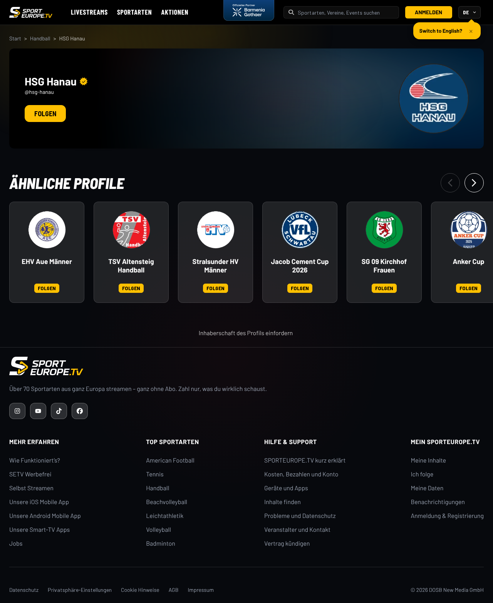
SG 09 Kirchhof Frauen (384, 265)
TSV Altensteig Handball (131, 265)
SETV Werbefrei (30, 474)
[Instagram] (17, 411)
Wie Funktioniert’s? (34, 460)
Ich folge (422, 474)
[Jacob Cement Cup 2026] (300, 229)
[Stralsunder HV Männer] (215, 229)
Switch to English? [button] (440, 30)
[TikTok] (59, 411)
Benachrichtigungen (438, 502)
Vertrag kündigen (287, 543)
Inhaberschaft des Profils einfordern (246, 333)
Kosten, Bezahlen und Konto (301, 474)
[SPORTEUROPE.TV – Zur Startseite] (30, 12)
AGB (174, 589)
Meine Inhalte (428, 460)
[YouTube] (38, 411)
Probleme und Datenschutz (300, 515)
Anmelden (428, 12)
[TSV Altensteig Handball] (131, 229)
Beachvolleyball (166, 502)
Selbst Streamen (31, 488)
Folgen (45, 113)
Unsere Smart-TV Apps (39, 529)
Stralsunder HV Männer (216, 265)
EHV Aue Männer (47, 261)
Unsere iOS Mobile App (39, 502)
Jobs (15, 543)
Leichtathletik (164, 515)
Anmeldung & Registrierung (447, 515)
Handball (40, 38)
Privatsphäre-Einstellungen (80, 589)
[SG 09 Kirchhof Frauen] (384, 229)
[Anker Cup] (468, 229)
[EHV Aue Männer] (47, 229)
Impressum (201, 589)
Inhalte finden (282, 502)
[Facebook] (80, 411)
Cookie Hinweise (140, 589)
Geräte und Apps (286, 488)
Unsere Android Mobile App (45, 515)
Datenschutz (24, 589)
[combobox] (346, 12)
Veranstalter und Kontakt (297, 529)
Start (15, 38)
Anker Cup (469, 261)
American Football (170, 460)
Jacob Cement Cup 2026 (300, 265)
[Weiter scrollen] (474, 182)
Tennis (155, 474)
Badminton (160, 543)
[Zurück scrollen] (450, 182)
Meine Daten (427, 488)
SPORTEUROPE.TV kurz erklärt (304, 460)
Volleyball (158, 529)
